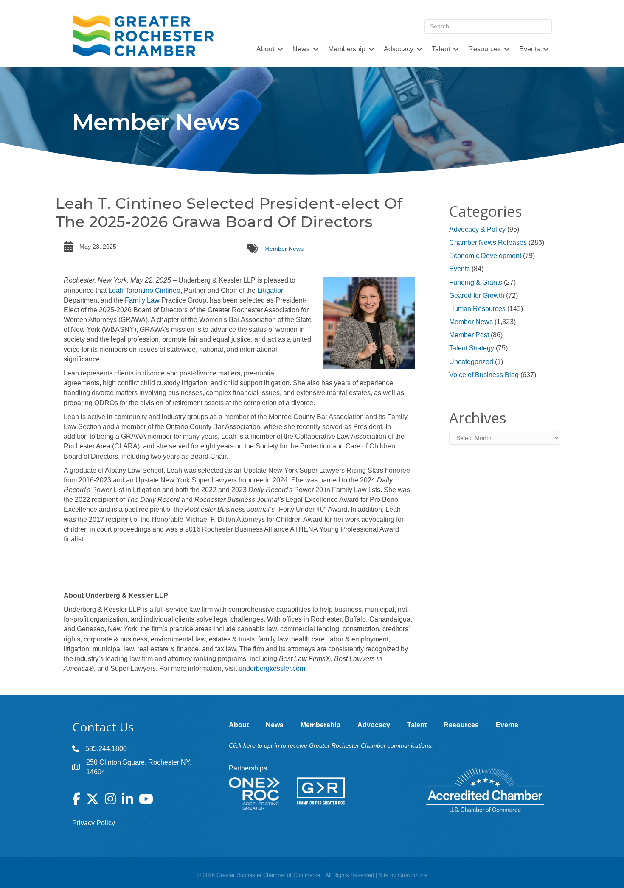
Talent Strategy (471, 348)
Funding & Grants (475, 282)
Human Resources (477, 308)
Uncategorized (471, 361)
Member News (284, 248)
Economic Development (485, 255)
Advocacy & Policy (477, 229)
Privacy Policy (93, 822)
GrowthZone (412, 875)
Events (459, 268)
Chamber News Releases (488, 242)
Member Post (469, 335)
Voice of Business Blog (484, 374)
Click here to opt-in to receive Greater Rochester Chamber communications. (331, 745)
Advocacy (398, 49)
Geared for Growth (476, 295)
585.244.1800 (106, 748)
